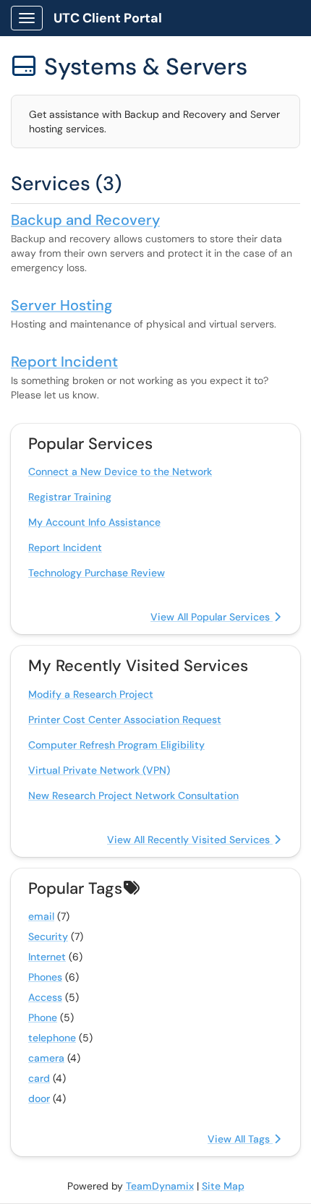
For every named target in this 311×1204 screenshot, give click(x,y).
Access (45, 997)
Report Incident (64, 361)
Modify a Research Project (90, 694)
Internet (47, 956)
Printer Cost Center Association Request (124, 719)
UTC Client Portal (108, 18)
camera (46, 1057)
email (41, 916)
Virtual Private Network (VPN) (99, 770)
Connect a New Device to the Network (120, 471)
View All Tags (240, 1138)
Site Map (223, 1185)
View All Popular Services (211, 616)
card (39, 1078)
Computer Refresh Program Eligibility (116, 744)
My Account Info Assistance (94, 522)
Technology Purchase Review (96, 572)
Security (48, 936)
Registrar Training (69, 496)
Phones (45, 976)
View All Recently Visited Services (190, 839)
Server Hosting (61, 305)
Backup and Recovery (85, 219)
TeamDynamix (160, 1185)
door (39, 1098)
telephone (52, 1037)
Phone (42, 1017)
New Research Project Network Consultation (133, 795)
